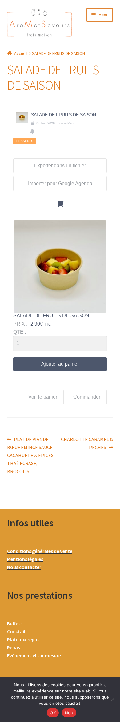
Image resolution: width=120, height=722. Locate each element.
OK (53, 712)
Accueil (20, 53)
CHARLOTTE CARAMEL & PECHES (87, 443)
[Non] (112, 699)
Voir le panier (42, 397)
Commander (86, 397)
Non (69, 712)
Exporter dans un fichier (60, 165)
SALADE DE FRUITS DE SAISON (51, 315)
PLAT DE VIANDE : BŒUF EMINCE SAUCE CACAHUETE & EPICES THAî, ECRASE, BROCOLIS (30, 455)
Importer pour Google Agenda (60, 183)
